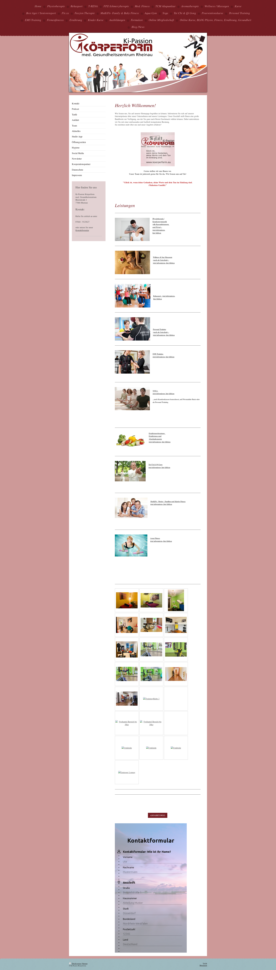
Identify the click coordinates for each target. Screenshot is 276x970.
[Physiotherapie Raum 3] (176, 600)
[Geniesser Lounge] (126, 772)
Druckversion (77, 963)
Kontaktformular (82, 230)
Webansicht (203, 965)
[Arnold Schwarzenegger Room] (176, 625)
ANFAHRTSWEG (157, 815)
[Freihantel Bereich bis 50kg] (126, 723)
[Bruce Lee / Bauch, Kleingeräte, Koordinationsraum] (127, 625)
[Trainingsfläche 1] (127, 699)
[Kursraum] (151, 649)
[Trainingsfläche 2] (151, 698)
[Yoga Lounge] (176, 674)
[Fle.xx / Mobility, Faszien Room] (127, 649)
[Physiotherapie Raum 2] (151, 600)
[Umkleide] (127, 747)
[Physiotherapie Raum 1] (127, 600)
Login (205, 963)
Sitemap (85, 963)
